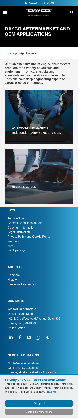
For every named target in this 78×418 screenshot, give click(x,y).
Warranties (14, 241)
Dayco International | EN (40, 3)
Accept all (39, 403)
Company (14, 275)
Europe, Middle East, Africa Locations (32, 372)
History (12, 279)
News (11, 245)
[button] (5, 12)
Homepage (11, 53)
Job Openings (17, 250)
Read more (52, 391)
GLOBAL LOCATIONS (23, 355)
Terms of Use (16, 218)
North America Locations (23, 363)
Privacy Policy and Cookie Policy (29, 236)
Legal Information (19, 232)
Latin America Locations (23, 367)
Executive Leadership (22, 284)
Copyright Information (21, 227)
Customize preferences (39, 411)
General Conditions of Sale (25, 223)
